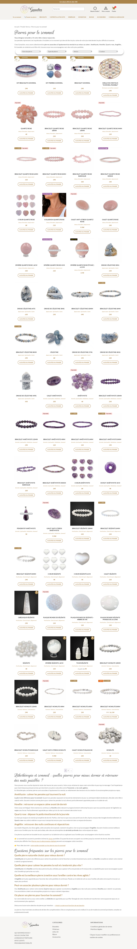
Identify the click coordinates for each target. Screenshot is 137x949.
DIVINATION (82, 17)
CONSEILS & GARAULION (116, 17)
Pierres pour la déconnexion (41, 841)
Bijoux (54, 934)
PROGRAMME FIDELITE (23, 943)
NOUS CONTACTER (21, 935)
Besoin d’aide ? (95, 11)
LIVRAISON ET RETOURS (23, 938)
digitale (53, 841)
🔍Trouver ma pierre (30, 17)
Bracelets (55, 926)
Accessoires (56, 937)
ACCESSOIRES (101, 17)
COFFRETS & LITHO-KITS (57, 17)
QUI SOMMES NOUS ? (22, 933)
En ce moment (17, 17)
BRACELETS (43, 17)
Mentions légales (96, 929)
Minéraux (55, 929)
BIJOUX (91, 17)
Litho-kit (55, 932)
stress (51, 839)
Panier (114, 11)
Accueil (16, 27)
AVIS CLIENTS (19, 940)
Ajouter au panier (82, 673)
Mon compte (106, 11)
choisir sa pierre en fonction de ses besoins (69, 905)
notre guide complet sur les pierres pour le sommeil (48, 845)
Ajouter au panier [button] (26, 93)
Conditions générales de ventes (101, 926)
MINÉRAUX (71, 17)
